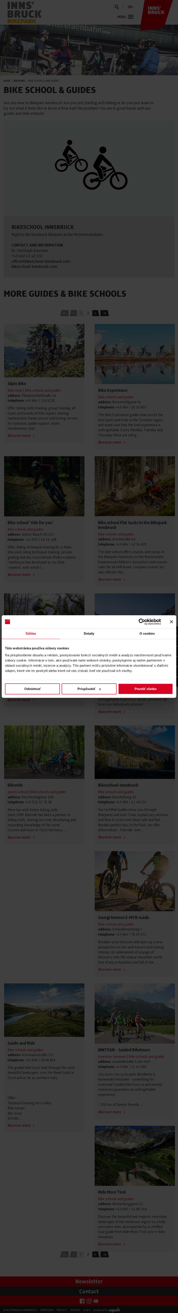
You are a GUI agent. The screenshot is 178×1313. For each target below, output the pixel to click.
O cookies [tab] (147, 633)
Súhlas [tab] (31, 633)
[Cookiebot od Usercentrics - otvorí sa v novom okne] (142, 621)
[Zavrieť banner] (171, 621)
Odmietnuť (32, 689)
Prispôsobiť (86, 689)
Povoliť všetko (146, 689)
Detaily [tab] (89, 633)
